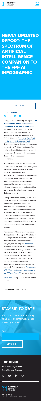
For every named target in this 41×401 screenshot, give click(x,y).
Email (4, 331)
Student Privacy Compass (12, 370)
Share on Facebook (5, 116)
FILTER (18, 106)
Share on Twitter (15, 116)
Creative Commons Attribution (14, 397)
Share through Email (20, 116)
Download (8, 278)
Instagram (23, 375)
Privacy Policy (7, 394)
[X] (3, 376)
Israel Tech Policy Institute (12, 367)
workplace (29, 244)
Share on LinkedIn (10, 116)
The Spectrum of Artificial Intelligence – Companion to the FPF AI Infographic (20, 124)
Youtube (9, 375)
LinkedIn (16, 375)
